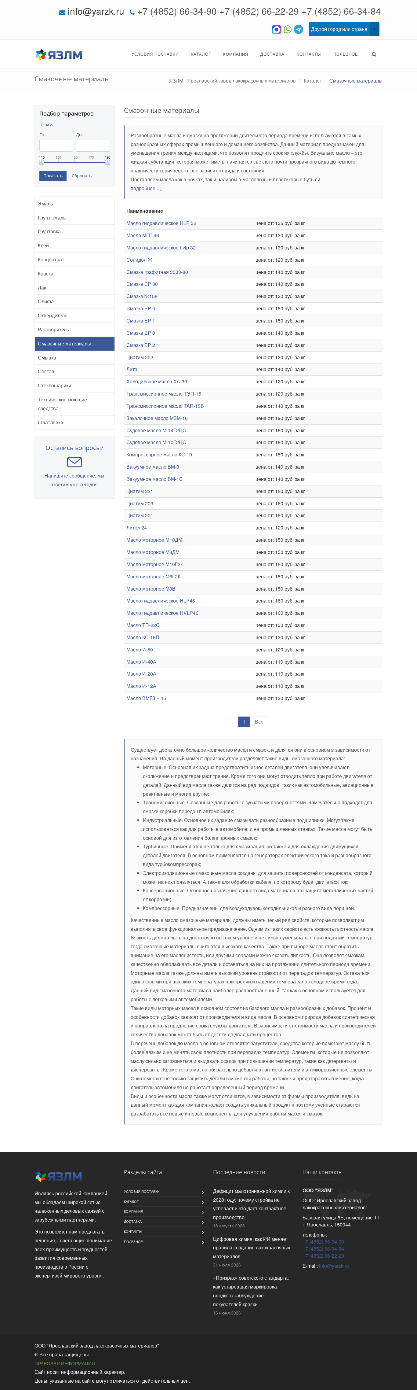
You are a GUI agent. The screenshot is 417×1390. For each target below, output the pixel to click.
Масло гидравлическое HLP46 (160, 600)
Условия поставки (155, 54)
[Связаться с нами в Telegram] (300, 28)
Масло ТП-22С (143, 625)
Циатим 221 (139, 491)
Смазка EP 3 (140, 332)
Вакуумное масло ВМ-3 (152, 466)
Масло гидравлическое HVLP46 (162, 612)
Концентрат (51, 259)
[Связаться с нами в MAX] (278, 28)
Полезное (345, 54)
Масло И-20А (141, 673)
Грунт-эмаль (52, 217)
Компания (235, 54)
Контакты (309, 54)
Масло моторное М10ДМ (154, 539)
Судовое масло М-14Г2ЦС (156, 430)
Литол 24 (136, 527)
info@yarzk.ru (96, 10)
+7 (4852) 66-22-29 (259, 10)
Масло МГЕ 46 (142, 235)
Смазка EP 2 (140, 344)
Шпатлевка (50, 422)
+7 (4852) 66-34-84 (341, 10)
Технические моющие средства (62, 404)
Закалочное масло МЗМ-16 (157, 418)
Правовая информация (64, 1363)
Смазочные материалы (64, 343)
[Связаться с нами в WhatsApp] (289, 28)
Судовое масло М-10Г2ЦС (156, 442)
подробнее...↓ (147, 188)
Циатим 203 (139, 503)
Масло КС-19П (142, 637)
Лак (42, 287)
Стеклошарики (54, 385)
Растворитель (53, 329)
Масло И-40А (141, 661)
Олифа (46, 301)
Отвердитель (52, 315)
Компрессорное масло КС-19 (159, 454)
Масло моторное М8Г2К (153, 576)
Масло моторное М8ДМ (152, 551)
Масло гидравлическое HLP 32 (161, 223)
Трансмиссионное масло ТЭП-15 (163, 393)
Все (259, 721)
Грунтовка (49, 231)
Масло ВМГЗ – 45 (146, 698)
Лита (131, 369)
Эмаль (45, 203)
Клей (43, 245)
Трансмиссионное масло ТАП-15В (165, 405)
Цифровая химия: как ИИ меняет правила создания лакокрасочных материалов (251, 1247)
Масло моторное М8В (151, 588)
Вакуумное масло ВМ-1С (154, 478)
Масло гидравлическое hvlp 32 (161, 247)
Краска (45, 273)
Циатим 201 (139, 515)
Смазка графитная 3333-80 (157, 271)
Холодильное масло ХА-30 (156, 381)
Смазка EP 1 (140, 320)
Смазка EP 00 (142, 283)
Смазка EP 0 (140, 308)
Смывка (47, 357)
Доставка (272, 54)
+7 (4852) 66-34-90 (177, 10)
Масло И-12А (141, 685)
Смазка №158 (142, 296)
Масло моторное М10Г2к (154, 564)
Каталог (201, 54)
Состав (46, 371)
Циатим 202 (139, 357)
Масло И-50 (139, 649)
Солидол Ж (139, 259)
